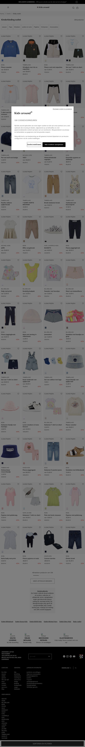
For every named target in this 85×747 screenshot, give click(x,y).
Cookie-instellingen (34, 144)
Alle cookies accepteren (54, 144)
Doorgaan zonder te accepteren (62, 109)
